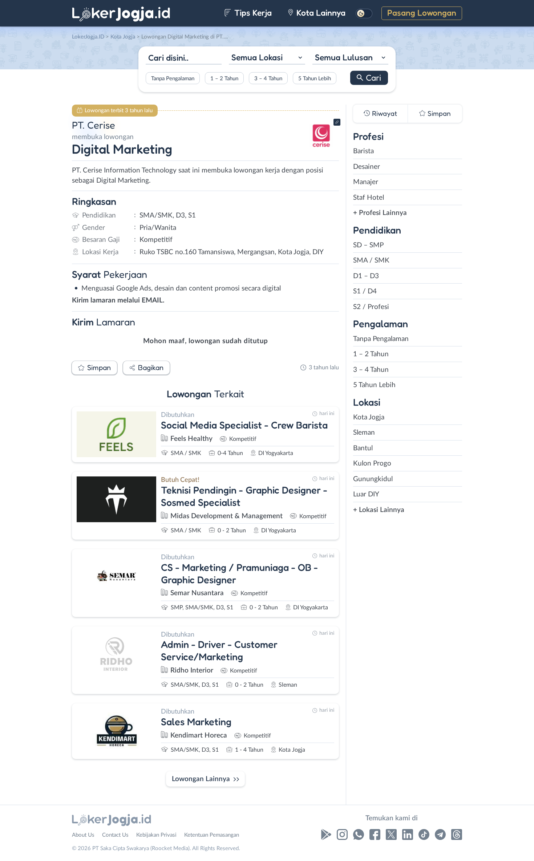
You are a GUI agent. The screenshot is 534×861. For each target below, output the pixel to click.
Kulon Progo (372, 463)
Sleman (364, 432)
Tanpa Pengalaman (172, 78)
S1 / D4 (365, 291)
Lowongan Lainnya (201, 779)
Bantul (363, 448)
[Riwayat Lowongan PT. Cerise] (321, 149)
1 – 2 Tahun (224, 78)
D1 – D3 (366, 276)
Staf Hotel (368, 197)
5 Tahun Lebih (314, 78)
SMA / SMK (371, 260)
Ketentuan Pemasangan (211, 835)
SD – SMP (368, 245)
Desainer (366, 166)
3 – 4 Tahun (268, 78)
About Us (83, 835)
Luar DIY (366, 494)
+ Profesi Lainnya (380, 213)
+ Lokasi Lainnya (378, 510)
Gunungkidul (373, 479)
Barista (363, 151)
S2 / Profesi (371, 307)
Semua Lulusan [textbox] (344, 57)
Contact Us (115, 835)
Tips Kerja (252, 12)
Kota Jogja (368, 417)
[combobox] (267, 58)
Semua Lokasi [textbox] (257, 57)
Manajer (365, 182)
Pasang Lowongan (421, 12)
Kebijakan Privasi (156, 835)
